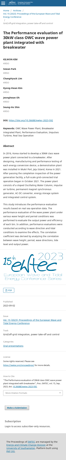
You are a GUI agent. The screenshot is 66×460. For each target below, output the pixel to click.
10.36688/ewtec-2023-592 (25, 386)
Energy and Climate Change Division (26, 444)
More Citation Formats (16, 392)
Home (6, 10)
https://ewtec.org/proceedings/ (18, 365)
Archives (17, 10)
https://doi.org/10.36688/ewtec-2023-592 (31, 120)
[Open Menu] (3, 3)
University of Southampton (20, 448)
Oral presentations (13, 345)
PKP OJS (10, 451)
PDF (10, 290)
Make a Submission (17, 407)
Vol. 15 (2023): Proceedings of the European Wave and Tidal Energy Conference (31, 15)
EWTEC (31, 441)
